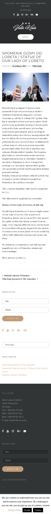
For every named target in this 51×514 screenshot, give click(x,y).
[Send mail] (37, 14)
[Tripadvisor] (32, 14)
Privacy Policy (14, 510)
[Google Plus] (27, 14)
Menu (26, 37)
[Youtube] (18, 14)
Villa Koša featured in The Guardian (19, 279)
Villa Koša (37, 66)
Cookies (38, 510)
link (24, 258)
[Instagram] (22, 14)
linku (7, 192)
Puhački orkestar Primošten (17, 275)
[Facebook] (14, 14)
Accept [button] (27, 510)
